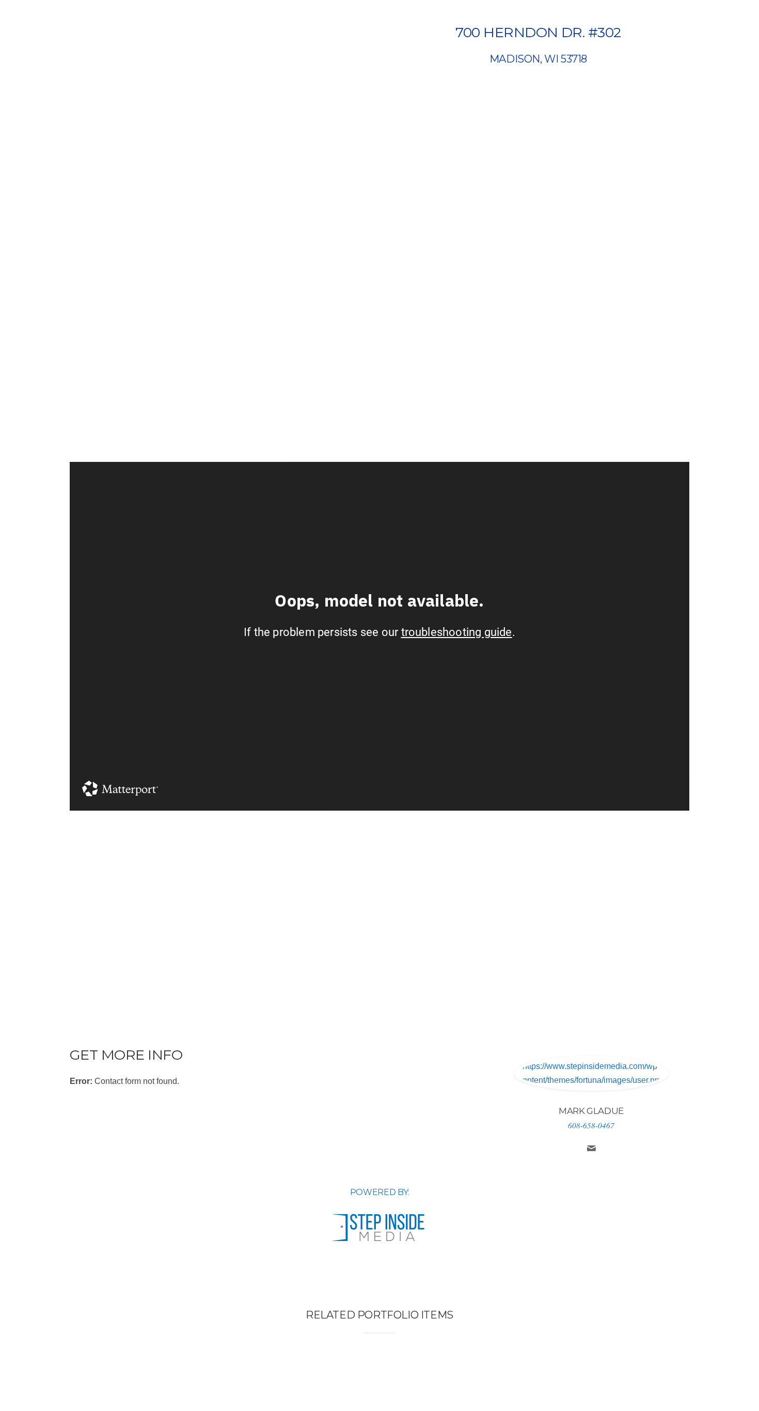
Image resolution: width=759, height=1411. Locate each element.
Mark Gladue (591, 1111)
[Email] (591, 1149)
